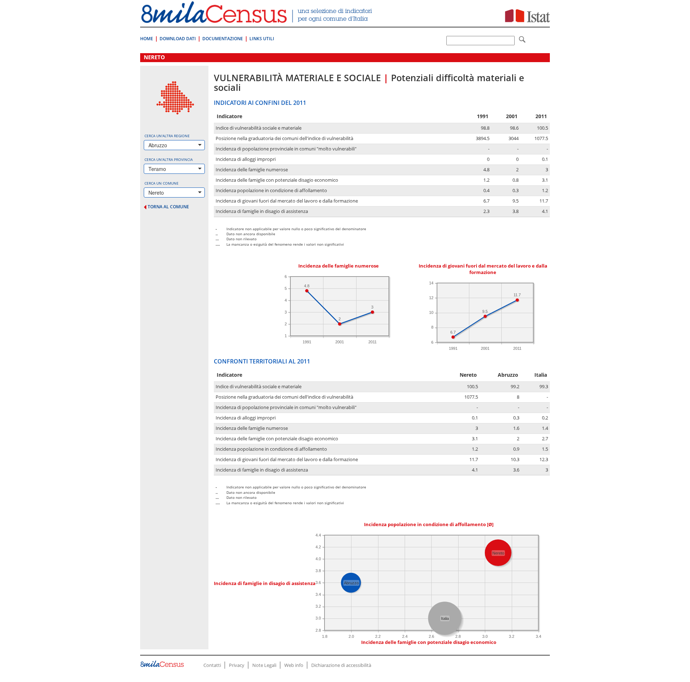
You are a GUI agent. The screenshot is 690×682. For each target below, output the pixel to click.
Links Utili (261, 39)
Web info (293, 665)
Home (146, 39)
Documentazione (222, 39)
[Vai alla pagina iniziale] (257, 19)
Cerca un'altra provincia (168, 159)
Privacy (236, 665)
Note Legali (264, 665)
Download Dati (178, 39)
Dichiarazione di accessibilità (341, 665)
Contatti (212, 665)
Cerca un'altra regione (167, 135)
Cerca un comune (161, 183)
